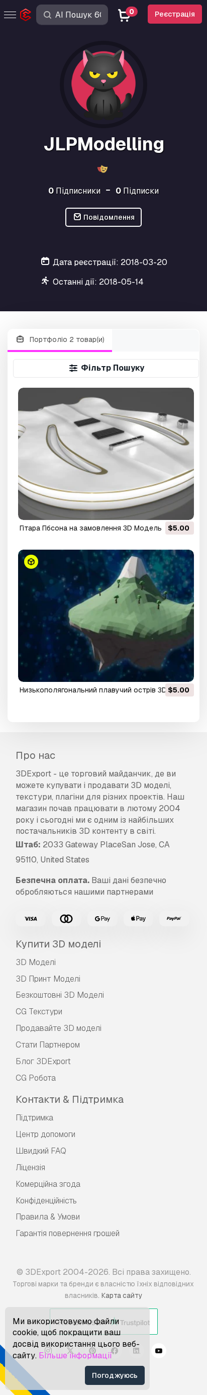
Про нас (35, 755)
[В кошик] (159, 505)
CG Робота (36, 1078)
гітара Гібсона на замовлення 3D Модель (91, 528)
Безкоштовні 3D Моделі (60, 995)
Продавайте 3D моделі (58, 1028)
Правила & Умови (48, 1216)
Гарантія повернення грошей (68, 1233)
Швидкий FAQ (41, 1151)
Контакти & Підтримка (70, 1099)
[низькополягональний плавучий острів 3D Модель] (106, 616)
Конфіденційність (46, 1200)
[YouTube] (159, 1352)
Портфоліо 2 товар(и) (66, 339)
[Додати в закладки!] (179, 505)
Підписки (137, 191)
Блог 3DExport (43, 1061)
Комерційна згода (48, 1184)
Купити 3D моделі (58, 943)
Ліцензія (30, 1167)
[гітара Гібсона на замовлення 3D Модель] (106, 454)
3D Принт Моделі (48, 979)
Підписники (74, 191)
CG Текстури (39, 1011)
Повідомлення (108, 217)
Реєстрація (175, 14)
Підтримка (34, 1117)
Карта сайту (121, 1295)
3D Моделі (36, 962)
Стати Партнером (48, 1044)
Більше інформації (75, 1355)
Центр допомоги (45, 1134)
